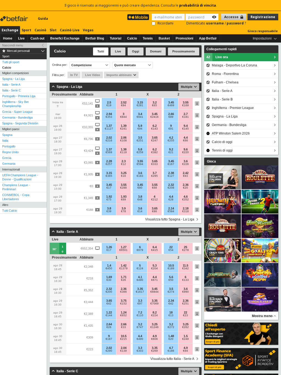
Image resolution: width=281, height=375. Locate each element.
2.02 (109, 137)
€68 (154, 187)
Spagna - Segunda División (20, 123)
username (215, 23)
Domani (155, 51)
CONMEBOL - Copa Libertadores (15, 197)
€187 (109, 339)
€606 (154, 339)
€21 (170, 152)
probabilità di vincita (197, 5)
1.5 (186, 336)
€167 (171, 164)
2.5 (109, 102)
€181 (185, 117)
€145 (185, 128)
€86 (154, 211)
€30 (108, 280)
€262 (185, 327)
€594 (140, 164)
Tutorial (115, 38)
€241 (123, 128)
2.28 (109, 161)
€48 (139, 199)
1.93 (124, 196)
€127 (171, 176)
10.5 (171, 265)
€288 (123, 187)
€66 (185, 140)
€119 (123, 152)
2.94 (109, 114)
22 (171, 247)
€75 (108, 199)
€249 (185, 339)
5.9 (140, 125)
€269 (154, 350)
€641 (140, 117)
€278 (185, 250)
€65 (154, 105)
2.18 (186, 208)
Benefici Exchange (65, 38)
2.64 (109, 324)
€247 (154, 140)
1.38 (124, 149)
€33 (123, 327)
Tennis (148, 38)
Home (7, 38)
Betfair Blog (94, 38)
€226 (185, 164)
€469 (171, 105)
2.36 (186, 184)
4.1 (140, 277)
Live (21, 38)
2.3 (124, 161)
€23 (185, 315)
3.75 (124, 300)
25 (185, 247)
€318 (185, 211)
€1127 (109, 128)
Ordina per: (59, 64)
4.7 (171, 347)
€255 (171, 140)
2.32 (171, 184)
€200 (109, 291)
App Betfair (208, 38)
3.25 (124, 173)
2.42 (186, 173)
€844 (123, 117)
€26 (123, 280)
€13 (170, 315)
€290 (109, 350)
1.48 (171, 336)
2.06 (124, 137)
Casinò (40, 30)
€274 (171, 291)
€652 (123, 315)
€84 (123, 105)
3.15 (140, 102)
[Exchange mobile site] (138, 17)
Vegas (88, 30)
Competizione (81, 65)
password (236, 23)
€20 (185, 187)
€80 (139, 187)
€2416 (154, 117)
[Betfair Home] (14, 18)
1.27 (124, 247)
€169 (185, 105)
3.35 (140, 288)
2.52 (124, 102)
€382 (154, 152)
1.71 (124, 277)
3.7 (155, 173)
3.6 (186, 161)
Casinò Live (70, 30)
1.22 (109, 312)
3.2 (155, 102)
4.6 (186, 196)
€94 (139, 128)
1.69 (109, 277)
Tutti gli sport (10, 62)
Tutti (100, 51)
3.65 (155, 137)
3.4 (140, 114)
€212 (154, 199)
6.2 (155, 125)
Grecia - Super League (17, 111)
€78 (123, 211)
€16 (123, 176)
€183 (140, 176)
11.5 (185, 265)
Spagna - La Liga (13, 78)
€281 (140, 105)
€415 (154, 250)
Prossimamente (183, 51)
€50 (170, 280)
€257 (109, 164)
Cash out (37, 38)
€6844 (154, 291)
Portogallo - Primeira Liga (18, 96)
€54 (170, 250)
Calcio (132, 38)
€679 (140, 250)
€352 (185, 199)
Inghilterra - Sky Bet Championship (15, 104)
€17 (108, 187)
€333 (154, 164)
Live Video (92, 75)
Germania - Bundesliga (17, 117)
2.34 (171, 300)
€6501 (123, 250)
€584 (171, 211)
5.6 (171, 277)
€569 (109, 152)
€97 (139, 303)
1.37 (109, 125)
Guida (43, 18)
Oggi (135, 51)
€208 (171, 187)
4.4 (186, 137)
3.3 (140, 300)
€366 (123, 291)
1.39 (124, 125)
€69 (123, 199)
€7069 (154, 303)
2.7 (186, 114)
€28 (170, 199)
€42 (108, 303)
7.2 (140, 312)
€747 (140, 327)
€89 (170, 117)
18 (171, 312)
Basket (164, 38)
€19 (108, 105)
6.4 (155, 247)
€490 (140, 280)
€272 (171, 327)
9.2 (171, 149)
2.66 (171, 114)
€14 (139, 211)
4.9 (155, 336)
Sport (26, 30)
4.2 (171, 137)
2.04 (124, 347)
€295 (154, 176)
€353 (109, 117)
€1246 (154, 327)
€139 (123, 350)
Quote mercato (125, 65)
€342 (185, 268)
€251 (140, 140)
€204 (154, 268)
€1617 (140, 291)
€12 (123, 164)
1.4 (109, 265)
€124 (140, 268)
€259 (140, 152)
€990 (185, 291)
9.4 (186, 125)
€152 (123, 303)
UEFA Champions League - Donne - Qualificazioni (20, 177)
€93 (185, 176)
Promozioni (184, 38)
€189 (171, 268)
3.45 (171, 102)
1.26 (109, 247)
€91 (170, 128)
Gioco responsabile (263, 31)
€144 (109, 315)
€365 (109, 176)
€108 (123, 140)
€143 (154, 128)
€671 (154, 280)
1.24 (124, 312)
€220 (185, 152)
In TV (74, 75)
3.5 (140, 137)
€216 (109, 140)
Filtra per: (58, 75)
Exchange (10, 30)
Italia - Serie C (11, 90)
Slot (53, 30)
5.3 (155, 265)
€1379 (123, 268)
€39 (108, 211)
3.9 (124, 208)
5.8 (140, 149)
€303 (140, 350)
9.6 (186, 149)
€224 (154, 315)
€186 (171, 350)
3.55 (186, 102)
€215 (123, 339)
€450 (109, 268)
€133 (185, 280)
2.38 (171, 173)
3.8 (140, 196)
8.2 (155, 312)
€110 (140, 315)
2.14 (171, 208)
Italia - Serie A (11, 84)
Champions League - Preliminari (16, 187)
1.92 (109, 196)
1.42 (124, 265)
